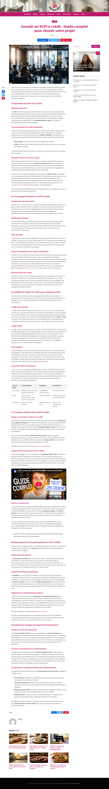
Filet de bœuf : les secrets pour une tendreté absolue (17, 747)
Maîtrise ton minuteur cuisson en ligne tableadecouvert (57, 747)
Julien (20, 719)
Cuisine (42, 14)
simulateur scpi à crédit (18, 185)
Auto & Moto (67, 14)
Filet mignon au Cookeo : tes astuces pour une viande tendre (38, 747)
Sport (83, 14)
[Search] (106, 14)
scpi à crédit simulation (44, 446)
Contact (61, 783)
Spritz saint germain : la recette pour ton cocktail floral (17, 766)
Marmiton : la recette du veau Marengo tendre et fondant (58, 766)
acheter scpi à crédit (29, 268)
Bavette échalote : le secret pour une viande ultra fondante (38, 766)
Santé (58, 14)
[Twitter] (3, 94)
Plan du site (67, 783)
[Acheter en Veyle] (54, 6)
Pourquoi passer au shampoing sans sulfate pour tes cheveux (86, 67)
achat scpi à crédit (42, 611)
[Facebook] (3, 91)
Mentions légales (75, 783)
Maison (35, 14)
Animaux (76, 14)
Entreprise (51, 14)
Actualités (27, 14)
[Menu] (3, 14)
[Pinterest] (3, 98)
